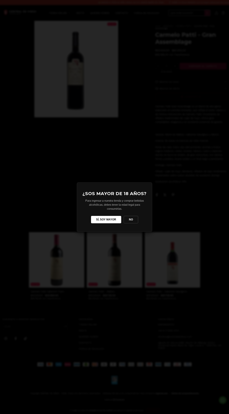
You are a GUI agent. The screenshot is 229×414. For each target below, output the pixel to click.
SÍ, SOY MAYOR (106, 219)
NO (131, 219)
